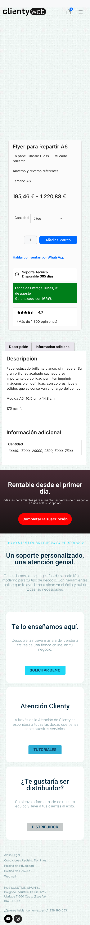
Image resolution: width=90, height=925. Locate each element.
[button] (80, 11)
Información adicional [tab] (53, 347)
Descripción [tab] (18, 347)
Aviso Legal (12, 855)
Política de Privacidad (19, 865)
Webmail (10, 876)
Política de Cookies (17, 871)
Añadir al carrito (58, 240)
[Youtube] (8, 919)
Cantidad (21, 218)
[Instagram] (18, 919)
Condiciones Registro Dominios (25, 860)
